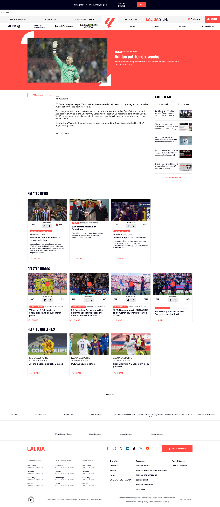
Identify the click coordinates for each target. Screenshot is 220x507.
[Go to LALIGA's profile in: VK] (141, 448)
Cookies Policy (130, 501)
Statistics (182, 26)
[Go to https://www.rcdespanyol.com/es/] (154, 13)
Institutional (17, 19)
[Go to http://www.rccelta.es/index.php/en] (49, 13)
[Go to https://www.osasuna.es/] (38, 13)
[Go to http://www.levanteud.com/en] (102, 13)
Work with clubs (96, 499)
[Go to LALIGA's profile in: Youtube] (147, 448)
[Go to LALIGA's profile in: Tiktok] (134, 448)
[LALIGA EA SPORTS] (13, 26)
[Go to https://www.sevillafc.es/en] (196, 13)
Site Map (61, 499)
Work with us (83, 499)
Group (131, 19)
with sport (51, 19)
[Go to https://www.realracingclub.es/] (123, 13)
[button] (13, 26)
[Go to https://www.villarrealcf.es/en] (217, 13)
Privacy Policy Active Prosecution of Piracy (153, 501)
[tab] (163, 104)
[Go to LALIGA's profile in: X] (121, 448)
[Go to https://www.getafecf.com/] (91, 13)
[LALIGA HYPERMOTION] (39, 26)
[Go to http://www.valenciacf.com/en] (207, 13)
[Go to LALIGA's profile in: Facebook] (107, 448)
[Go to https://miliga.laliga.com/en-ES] (212, 19)
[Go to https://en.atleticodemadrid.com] (28, 13)
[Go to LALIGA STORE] (157, 19)
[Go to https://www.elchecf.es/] (70, 13)
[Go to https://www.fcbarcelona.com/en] (80, 13)
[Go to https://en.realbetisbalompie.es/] (165, 13)
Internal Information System (129, 497)
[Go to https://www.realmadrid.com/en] (175, 13)
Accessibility (146, 497)
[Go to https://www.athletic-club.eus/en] (17, 13)
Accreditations (71, 499)
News (156, 26)
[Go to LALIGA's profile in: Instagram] (114, 448)
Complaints (51, 499)
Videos (131, 26)
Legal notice (157, 497)
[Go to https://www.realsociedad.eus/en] (186, 13)
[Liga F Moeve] (64, 26)
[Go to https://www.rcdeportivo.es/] (144, 13)
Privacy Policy (169, 497)
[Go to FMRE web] (31, 499)
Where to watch (84, 19)
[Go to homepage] (110, 29)
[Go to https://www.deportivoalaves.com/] (59, 13)
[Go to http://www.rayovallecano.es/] (133, 13)
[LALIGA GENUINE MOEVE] (89, 26)
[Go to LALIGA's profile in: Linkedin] (127, 448)
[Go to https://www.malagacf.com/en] (112, 13)
